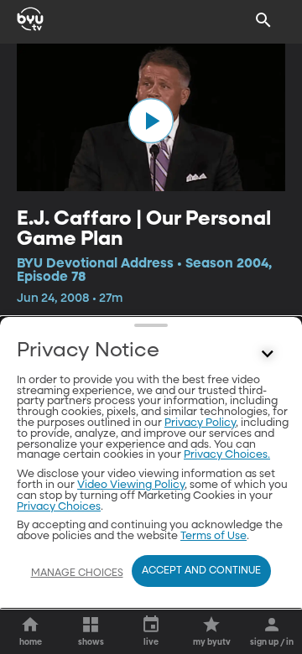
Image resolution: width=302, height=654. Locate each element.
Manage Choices (77, 573)
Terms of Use (213, 536)
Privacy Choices (59, 506)
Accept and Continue (201, 571)
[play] (151, 120)
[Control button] (268, 355)
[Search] (263, 20)
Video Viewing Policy (131, 485)
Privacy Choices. (227, 454)
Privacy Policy (200, 423)
